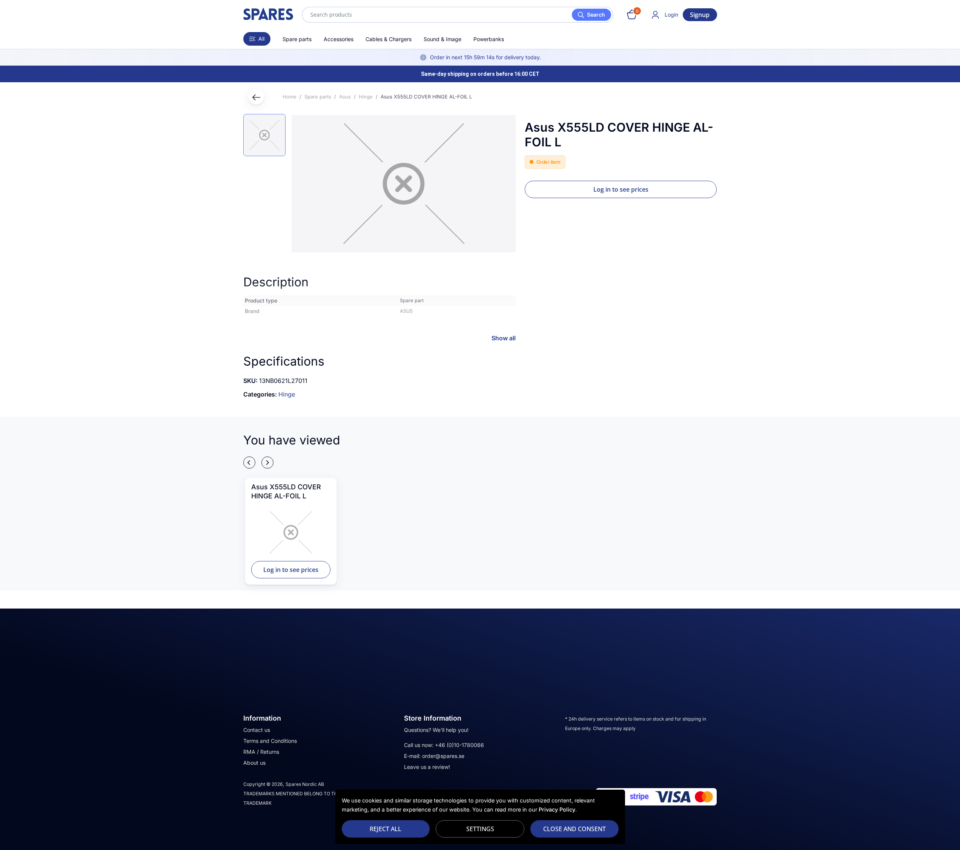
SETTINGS (480, 829)
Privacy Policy (557, 809)
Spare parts (297, 39)
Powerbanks (488, 39)
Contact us (256, 730)
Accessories (338, 39)
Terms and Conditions (270, 741)
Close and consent (574, 829)
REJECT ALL (385, 829)
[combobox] (457, 15)
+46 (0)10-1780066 (459, 745)
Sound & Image (442, 39)
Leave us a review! (427, 767)
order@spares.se (443, 756)
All (261, 38)
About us (254, 762)
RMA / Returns (261, 752)
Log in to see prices (620, 189)
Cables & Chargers (389, 39)
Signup (700, 15)
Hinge (286, 394)
